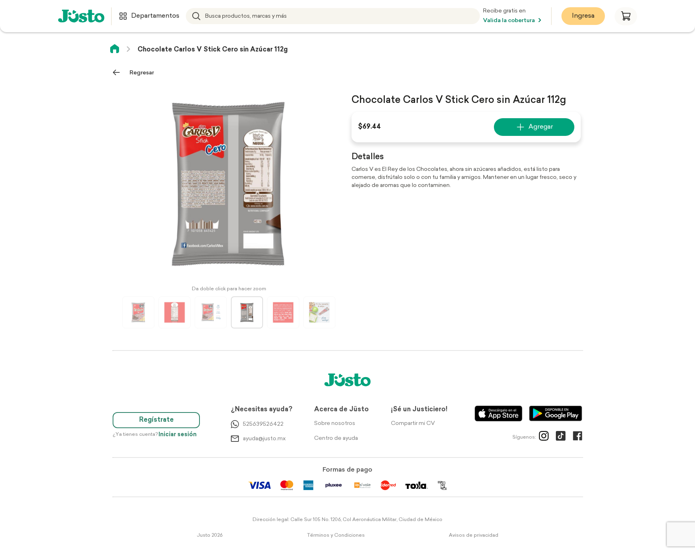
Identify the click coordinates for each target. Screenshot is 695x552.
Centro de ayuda (336, 438)
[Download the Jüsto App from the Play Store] (555, 413)
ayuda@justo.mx (264, 439)
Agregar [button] (540, 127)
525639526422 (263, 424)
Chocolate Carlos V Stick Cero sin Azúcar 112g (213, 50)
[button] (626, 16)
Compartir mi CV (413, 424)
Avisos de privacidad (473, 535)
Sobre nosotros (334, 424)
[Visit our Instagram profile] (544, 437)
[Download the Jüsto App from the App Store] (498, 413)
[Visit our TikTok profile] (560, 437)
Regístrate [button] (156, 420)
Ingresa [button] (583, 16)
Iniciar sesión (177, 435)
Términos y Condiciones (336, 535)
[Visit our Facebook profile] (577, 437)
